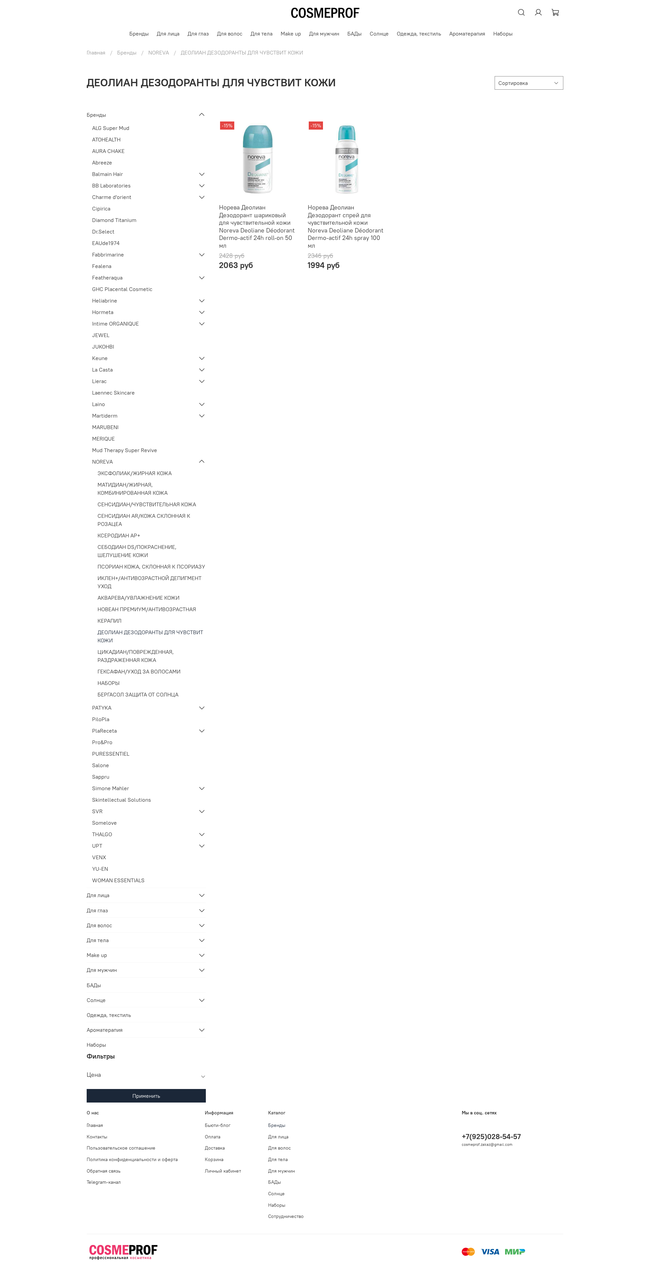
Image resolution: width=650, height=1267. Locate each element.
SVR (97, 811)
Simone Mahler (110, 788)
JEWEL (100, 335)
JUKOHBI (103, 346)
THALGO (102, 834)
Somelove (104, 822)
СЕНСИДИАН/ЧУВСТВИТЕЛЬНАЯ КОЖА (147, 504)
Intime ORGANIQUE (115, 323)
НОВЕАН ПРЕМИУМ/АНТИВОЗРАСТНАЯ (147, 609)
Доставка (215, 1148)
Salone (100, 765)
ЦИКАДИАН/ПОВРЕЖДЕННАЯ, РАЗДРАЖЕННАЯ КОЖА (136, 655)
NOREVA (158, 52)
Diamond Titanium (114, 220)
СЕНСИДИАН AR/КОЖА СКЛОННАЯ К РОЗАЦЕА (144, 519)
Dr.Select (103, 231)
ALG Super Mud (110, 128)
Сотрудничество (286, 1216)
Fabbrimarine (108, 254)
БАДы (354, 33)
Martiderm (104, 415)
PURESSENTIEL (110, 753)
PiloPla (100, 719)
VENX (99, 857)
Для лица (168, 33)
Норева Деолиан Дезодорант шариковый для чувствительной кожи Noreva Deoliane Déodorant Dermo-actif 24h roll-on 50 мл (257, 226)
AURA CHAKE (108, 151)
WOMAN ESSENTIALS (118, 880)
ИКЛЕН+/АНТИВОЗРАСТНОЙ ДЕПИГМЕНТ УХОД (149, 582)
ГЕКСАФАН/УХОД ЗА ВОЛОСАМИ (139, 671)
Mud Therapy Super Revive (124, 450)
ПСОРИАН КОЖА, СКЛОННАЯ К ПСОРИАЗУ (151, 566)
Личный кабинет (223, 1171)
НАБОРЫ (109, 683)
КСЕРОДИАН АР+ (119, 535)
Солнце (379, 33)
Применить (146, 1095)
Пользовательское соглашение (121, 1148)
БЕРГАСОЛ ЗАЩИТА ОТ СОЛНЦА (138, 694)
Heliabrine (104, 300)
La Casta (102, 369)
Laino (98, 404)
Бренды (139, 33)
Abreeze (102, 162)
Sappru (100, 776)
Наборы (503, 33)
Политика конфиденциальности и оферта (132, 1159)
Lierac (99, 381)
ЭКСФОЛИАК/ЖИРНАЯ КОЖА (135, 473)
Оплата (212, 1137)
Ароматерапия (467, 33)
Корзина (214, 1159)
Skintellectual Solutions (121, 799)
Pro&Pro (102, 742)
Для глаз (198, 33)
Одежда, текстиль (419, 33)
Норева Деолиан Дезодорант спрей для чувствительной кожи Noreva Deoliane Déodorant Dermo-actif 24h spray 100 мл (345, 226)
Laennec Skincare (113, 392)
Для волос (229, 33)
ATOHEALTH (106, 139)
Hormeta (102, 312)
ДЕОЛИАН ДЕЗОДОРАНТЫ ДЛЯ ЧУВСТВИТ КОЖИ (150, 636)
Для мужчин (324, 33)
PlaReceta (104, 730)
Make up (291, 33)
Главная (96, 52)
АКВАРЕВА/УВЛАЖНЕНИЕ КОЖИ (138, 597)
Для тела (262, 33)
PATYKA (101, 707)
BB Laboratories (111, 185)
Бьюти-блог (218, 1125)
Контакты (97, 1137)
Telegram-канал (104, 1182)
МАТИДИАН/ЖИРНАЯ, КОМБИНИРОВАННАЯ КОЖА (133, 488)
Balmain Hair (107, 174)
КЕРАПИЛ (110, 620)
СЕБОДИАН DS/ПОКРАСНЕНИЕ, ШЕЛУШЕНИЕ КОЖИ (137, 550)
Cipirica (101, 208)
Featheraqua (107, 277)
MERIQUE (103, 438)
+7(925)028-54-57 (491, 1136)
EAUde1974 (106, 243)
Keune (100, 358)
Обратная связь (104, 1171)
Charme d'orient (111, 197)
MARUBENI (105, 427)
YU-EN (100, 868)
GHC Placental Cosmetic (122, 289)
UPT (97, 845)
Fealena (101, 266)
